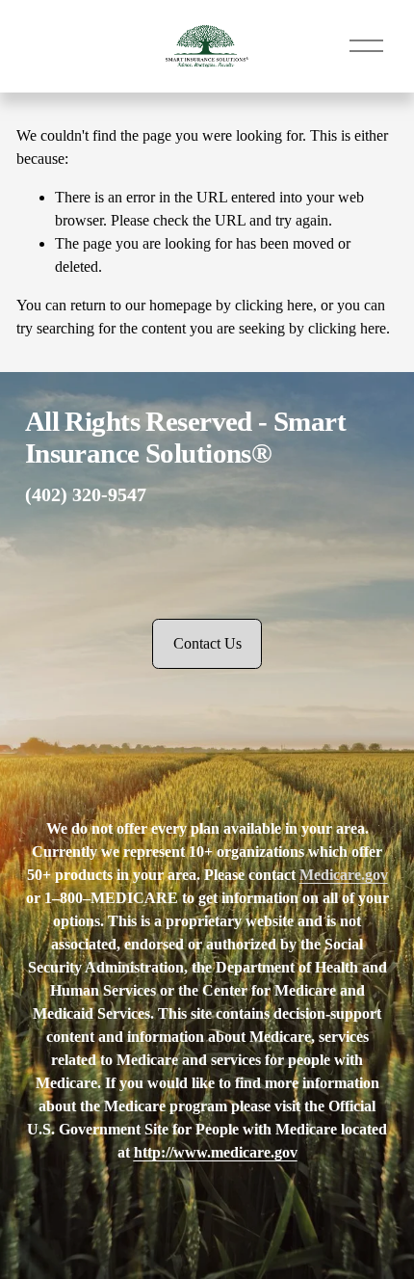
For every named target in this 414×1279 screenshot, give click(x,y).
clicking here (274, 305)
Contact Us (207, 643)
